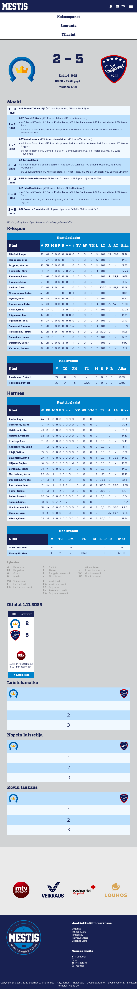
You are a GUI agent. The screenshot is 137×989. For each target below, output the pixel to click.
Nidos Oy (74, 985)
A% (115, 246)
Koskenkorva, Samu (20, 446)
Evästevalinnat (116, 982)
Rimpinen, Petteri (19, 382)
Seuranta (68, 26)
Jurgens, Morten (18, 265)
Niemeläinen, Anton (20, 293)
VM (92, 246)
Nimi (13, 246)
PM (74, 369)
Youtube (80, 965)
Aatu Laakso (31, 139)
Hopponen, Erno (18, 259)
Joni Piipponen (59, 108)
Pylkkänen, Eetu (18, 320)
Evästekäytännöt (96, 982)
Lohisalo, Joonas (19, 468)
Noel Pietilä (78, 108)
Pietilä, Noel (16, 309)
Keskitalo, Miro (18, 270)
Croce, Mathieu (18, 547)
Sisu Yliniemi (52, 164)
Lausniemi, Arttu (19, 457)
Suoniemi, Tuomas (19, 326)
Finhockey (77, 934)
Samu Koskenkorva (57, 122)
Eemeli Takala (55, 118)
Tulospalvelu (79, 931)
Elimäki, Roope (17, 254)
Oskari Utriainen (95, 171)
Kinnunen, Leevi (18, 276)
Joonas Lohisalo (75, 164)
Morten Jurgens (29, 132)
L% (103, 246)
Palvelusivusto (80, 937)
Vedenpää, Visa (18, 553)
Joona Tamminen (34, 129)
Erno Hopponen (59, 129)
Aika (125, 246)
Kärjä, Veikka (16, 452)
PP (47, 246)
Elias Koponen (54, 199)
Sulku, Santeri (17, 496)
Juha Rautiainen (77, 118)
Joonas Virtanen (119, 171)
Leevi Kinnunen (33, 171)
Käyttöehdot (64, 982)
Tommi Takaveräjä (34, 108)
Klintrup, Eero (17, 441)
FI (117, 6)
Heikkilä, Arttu (18, 430)
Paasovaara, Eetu (19, 304)
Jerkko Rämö (32, 150)
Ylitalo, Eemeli (17, 518)
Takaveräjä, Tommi (20, 331)
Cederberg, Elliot (19, 424)
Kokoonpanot (68, 17)
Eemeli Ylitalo (32, 118)
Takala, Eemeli (17, 501)
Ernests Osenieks (99, 164)
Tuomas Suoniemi (109, 129)
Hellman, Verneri (19, 435)
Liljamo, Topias (18, 463)
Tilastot (68, 34)
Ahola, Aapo (16, 419)
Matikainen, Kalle (19, 474)
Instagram (81, 962)
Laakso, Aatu (16, 287)
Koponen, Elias (17, 282)
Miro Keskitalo (54, 171)
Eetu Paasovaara (83, 129)
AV (85, 246)
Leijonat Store (79, 940)
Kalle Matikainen (34, 178)
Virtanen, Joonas (19, 348)
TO (65, 369)
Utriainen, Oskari (19, 342)
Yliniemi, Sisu (17, 513)
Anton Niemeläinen (56, 139)
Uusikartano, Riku (19, 507)
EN (123, 6)
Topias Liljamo (101, 150)
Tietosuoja (79, 982)
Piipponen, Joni (17, 315)
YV (78, 246)
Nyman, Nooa (16, 298)
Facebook (80, 956)
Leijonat (76, 928)
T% (87, 369)
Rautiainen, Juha (18, 485)
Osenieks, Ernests (20, 479)
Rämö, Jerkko (17, 490)
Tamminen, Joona (19, 337)
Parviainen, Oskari (20, 377)
